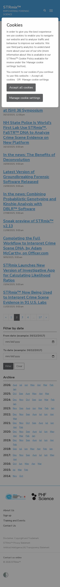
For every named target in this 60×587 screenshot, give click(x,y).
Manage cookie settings (24, 98)
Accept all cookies (21, 87)
